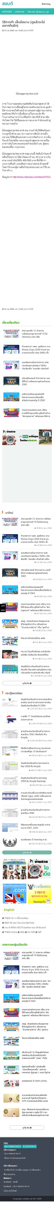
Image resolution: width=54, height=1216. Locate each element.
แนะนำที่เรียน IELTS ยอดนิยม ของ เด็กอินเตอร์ (25, 927)
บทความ (19, 12)
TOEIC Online (10, 932)
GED (22, 932)
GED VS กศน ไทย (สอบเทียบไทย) (19, 922)
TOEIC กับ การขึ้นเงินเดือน (16, 918)
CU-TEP (31, 932)
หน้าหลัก (7, 12)
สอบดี (7, 3)
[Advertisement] (27, 60)
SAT (39, 932)
